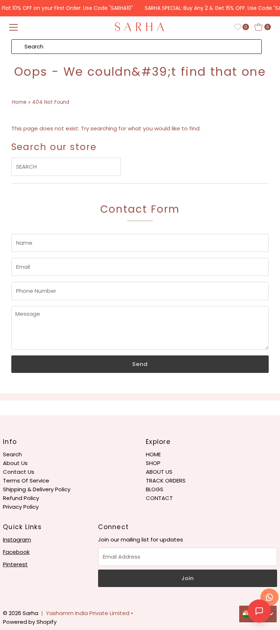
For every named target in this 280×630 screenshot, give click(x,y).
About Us (15, 463)
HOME (153, 454)
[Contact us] (269, 597)
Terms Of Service (26, 480)
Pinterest (15, 564)
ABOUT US (159, 472)
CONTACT (159, 498)
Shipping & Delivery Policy (36, 489)
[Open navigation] (13, 27)
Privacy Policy (21, 507)
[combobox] (136, 46)
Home (19, 102)
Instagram (17, 539)
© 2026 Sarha (20, 613)
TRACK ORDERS (166, 480)
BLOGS (154, 489)
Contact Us (18, 472)
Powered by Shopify (30, 622)
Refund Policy (21, 498)
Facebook (16, 552)
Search (12, 454)
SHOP (153, 463)
